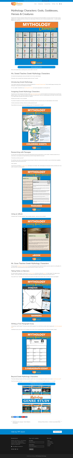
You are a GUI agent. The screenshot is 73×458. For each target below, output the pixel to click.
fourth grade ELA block (29, 87)
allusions (34, 381)
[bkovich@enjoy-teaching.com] (12, 446)
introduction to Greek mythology (22, 266)
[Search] (57, 4)
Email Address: (31, 444)
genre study (51, 381)
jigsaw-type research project (35, 93)
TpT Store (49, 444)
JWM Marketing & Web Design (41, 456)
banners (44, 273)
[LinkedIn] (17, 449)
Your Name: (31, 440)
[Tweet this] (17, 417)
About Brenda (50, 441)
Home (49, 440)
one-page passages (24, 165)
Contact (49, 445)
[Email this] (12, 417)
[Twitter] (14, 449)
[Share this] (15, 417)
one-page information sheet (40, 84)
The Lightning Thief (25, 381)
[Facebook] (59, 4)
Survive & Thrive (50, 443)
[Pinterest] (61, 4)
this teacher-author (31, 273)
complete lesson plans (56, 378)
